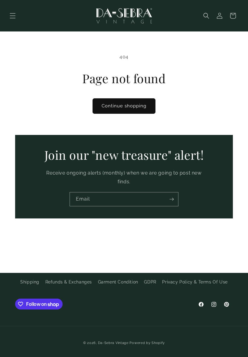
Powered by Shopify (147, 343)
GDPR (150, 282)
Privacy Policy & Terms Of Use (194, 282)
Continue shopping (124, 106)
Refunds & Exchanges (68, 282)
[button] (12, 15)
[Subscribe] (171, 199)
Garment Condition (118, 282)
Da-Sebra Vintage (113, 343)
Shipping (29, 282)
